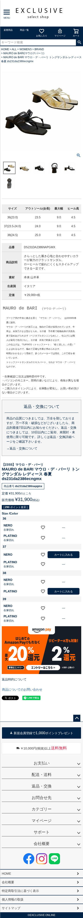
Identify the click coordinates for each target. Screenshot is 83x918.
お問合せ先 (42, 797)
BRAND (39, 49)
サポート (42, 832)
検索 (79, 42)
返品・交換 (42, 786)
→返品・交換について (21, 448)
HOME (5, 49)
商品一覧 (24, 30)
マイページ (60, 36)
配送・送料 (42, 774)
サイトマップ (11, 908)
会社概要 (42, 843)
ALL (14, 49)
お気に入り (41, 36)
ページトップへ (76, 718)
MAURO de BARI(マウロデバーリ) (23, 53)
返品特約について (14, 679)
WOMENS (25, 49)
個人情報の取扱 (12, 899)
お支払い (42, 763)
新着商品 (8, 30)
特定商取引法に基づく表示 (20, 891)
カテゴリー (42, 809)
